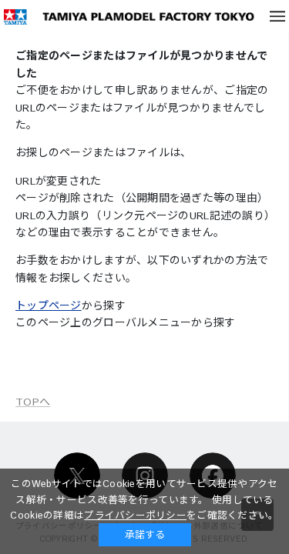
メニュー (277, 16)
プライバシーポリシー (135, 515)
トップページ (48, 306)
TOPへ (32, 402)
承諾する (145, 535)
